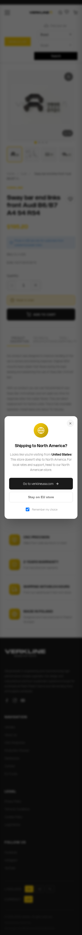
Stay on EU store (41, 497)
